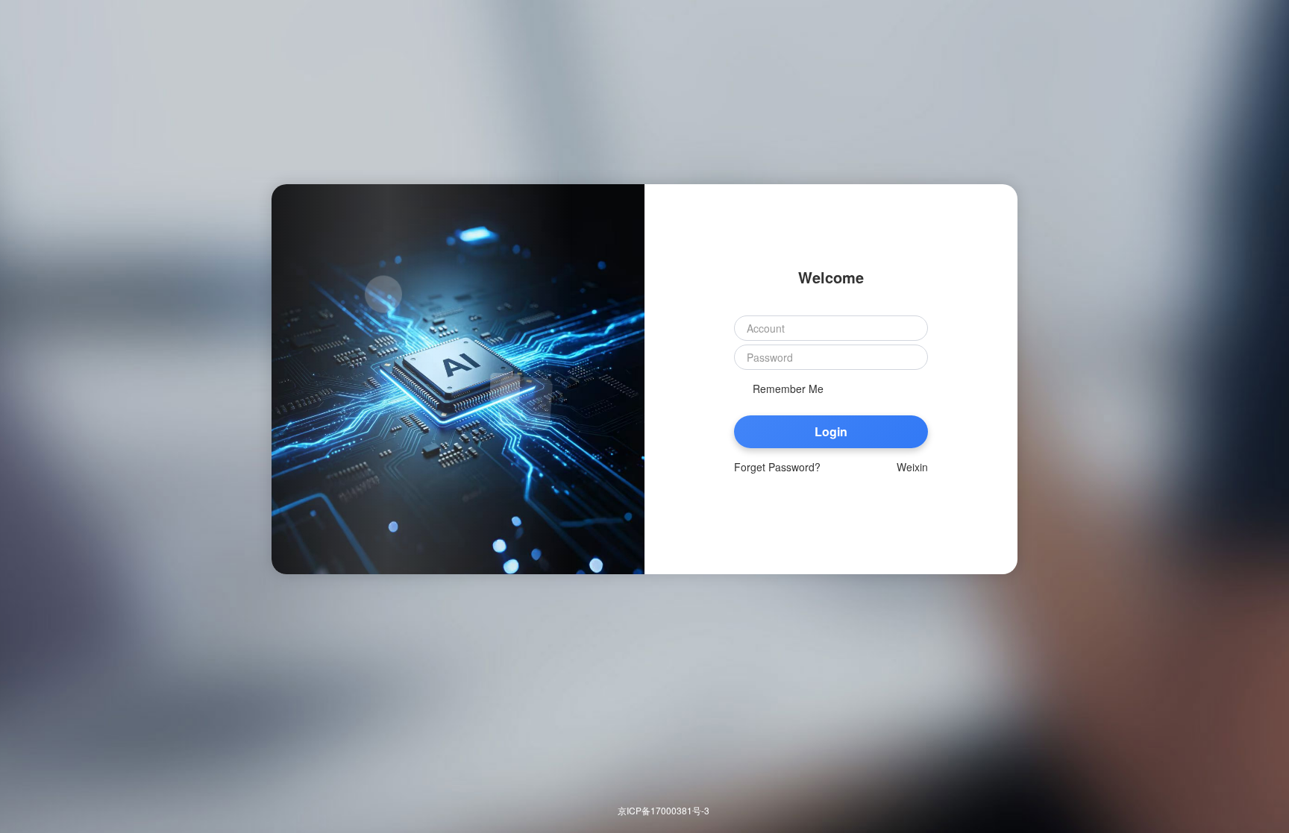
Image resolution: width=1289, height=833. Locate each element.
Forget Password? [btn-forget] (777, 466)
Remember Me (788, 388)
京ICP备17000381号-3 (663, 810)
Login (831, 431)
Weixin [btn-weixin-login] (912, 466)
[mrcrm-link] (26, 26)
